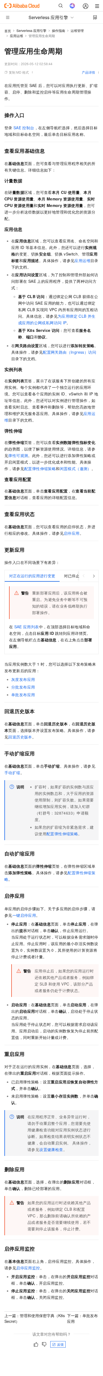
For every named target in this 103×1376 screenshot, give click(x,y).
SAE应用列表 (26, 626)
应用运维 (16, 35)
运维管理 (77, 30)
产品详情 (88, 72)
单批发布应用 (23, 694)
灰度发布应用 (23, 679)
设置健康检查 (51, 1149)
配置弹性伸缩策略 (40, 468)
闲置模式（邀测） (75, 468)
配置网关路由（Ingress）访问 (69, 352)
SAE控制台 (23, 127)
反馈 (60, 1344)
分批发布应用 (23, 687)
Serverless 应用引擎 (31, 30)
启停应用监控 (28, 1267)
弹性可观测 (18, 455)
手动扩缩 (12, 772)
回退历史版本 (20, 737)
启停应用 (72, 533)
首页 (7, 30)
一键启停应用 (24, 915)
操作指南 (58, 30)
